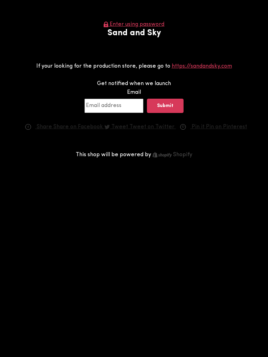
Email (134, 92)
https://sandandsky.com (202, 66)
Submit (165, 105)
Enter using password (137, 24)
